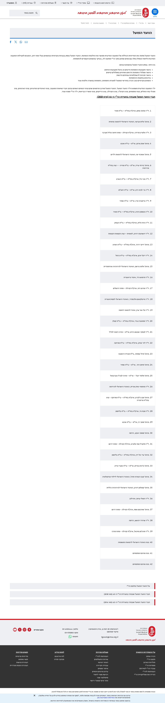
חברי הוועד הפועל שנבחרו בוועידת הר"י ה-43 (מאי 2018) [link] (127, 594)
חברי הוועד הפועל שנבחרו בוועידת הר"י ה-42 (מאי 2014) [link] (127, 602)
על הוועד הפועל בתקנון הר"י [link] (138, 586)
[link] (12, 3)
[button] (103, 3)
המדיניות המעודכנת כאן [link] (106, 698)
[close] (34, 696)
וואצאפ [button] (75, 637)
